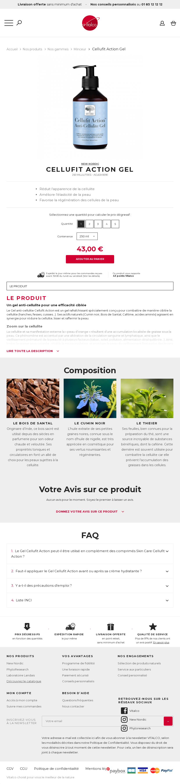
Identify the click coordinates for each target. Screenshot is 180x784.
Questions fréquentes (77, 700)
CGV (10, 768)
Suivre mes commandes (24, 706)
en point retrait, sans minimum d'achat (111, 638)
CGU (23, 768)
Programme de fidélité (78, 663)
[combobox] (87, 236)
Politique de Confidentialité (109, 742)
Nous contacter (73, 706)
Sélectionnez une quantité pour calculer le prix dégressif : (90, 214)
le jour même (69, 636)
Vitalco (134, 710)
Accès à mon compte (22, 700)
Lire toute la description (30, 351)
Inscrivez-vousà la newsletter (22, 721)
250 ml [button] (84, 236)
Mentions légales (99, 768)
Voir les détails (91, 276)
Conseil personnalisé (132, 675)
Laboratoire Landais (21, 675)
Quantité (67, 223)
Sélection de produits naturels (139, 663)
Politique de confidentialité (56, 768)
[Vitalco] (89, 28)
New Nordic (90, 163)
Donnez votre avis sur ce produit (87, 511)
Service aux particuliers (134, 669)
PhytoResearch (18, 669)
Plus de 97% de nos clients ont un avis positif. (152, 638)
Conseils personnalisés (78, 681)
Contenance (65, 236)
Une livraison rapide (76, 669)
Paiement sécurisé (75, 675)
